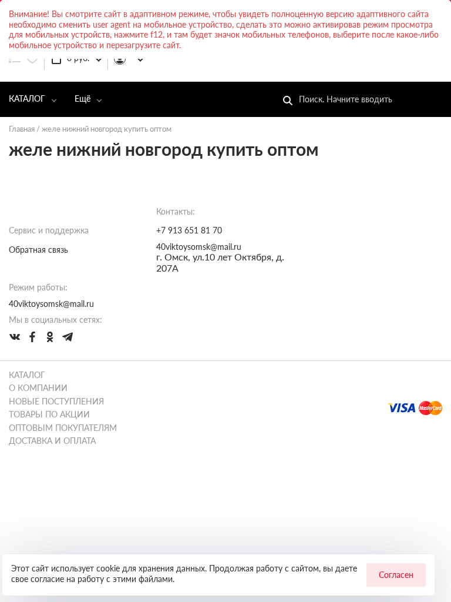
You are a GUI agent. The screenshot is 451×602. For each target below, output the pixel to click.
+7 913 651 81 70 (189, 230)
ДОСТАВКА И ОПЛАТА (52, 441)
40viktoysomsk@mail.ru (198, 247)
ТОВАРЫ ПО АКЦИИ (49, 414)
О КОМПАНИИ (38, 388)
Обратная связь (38, 250)
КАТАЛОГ (27, 98)
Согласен (396, 575)
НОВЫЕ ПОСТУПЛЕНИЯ (56, 401)
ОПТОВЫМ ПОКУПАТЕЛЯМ (63, 428)
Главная (22, 129)
